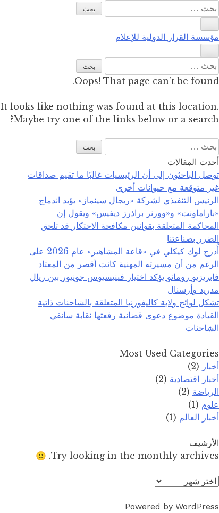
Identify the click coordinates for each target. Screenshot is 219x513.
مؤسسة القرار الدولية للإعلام (167, 37)
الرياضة (205, 391)
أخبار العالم (199, 417)
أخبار (210, 366)
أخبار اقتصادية (194, 379)
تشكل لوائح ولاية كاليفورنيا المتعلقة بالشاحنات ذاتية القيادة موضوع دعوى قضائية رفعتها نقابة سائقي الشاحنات (128, 315)
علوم (210, 404)
